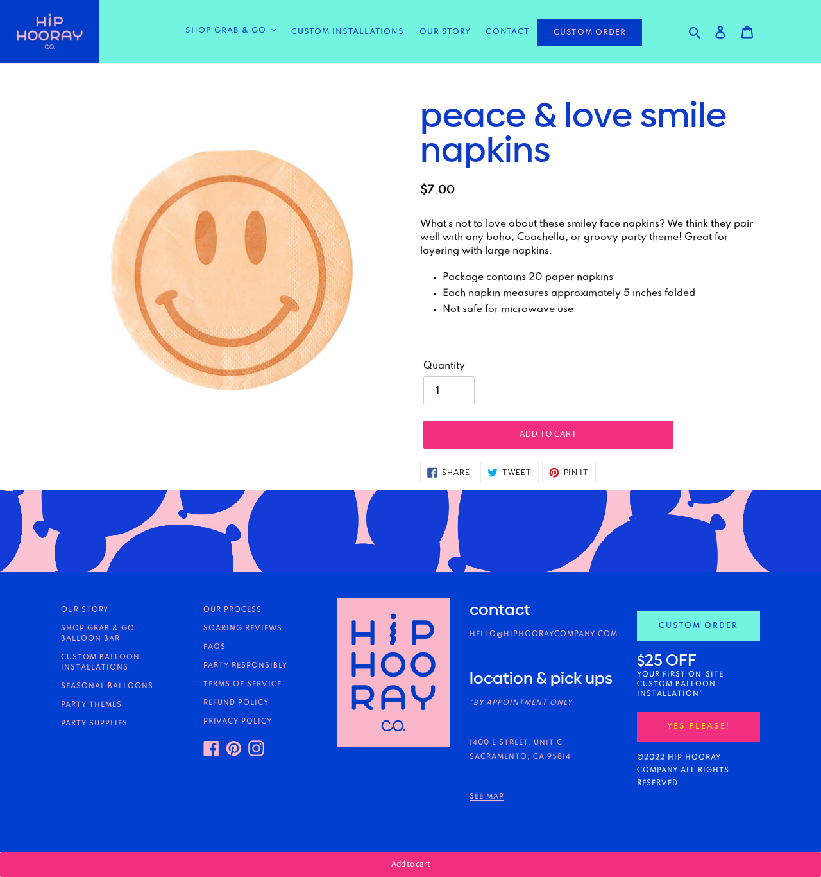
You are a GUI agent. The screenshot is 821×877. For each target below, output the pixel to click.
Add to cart (410, 864)
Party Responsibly (245, 666)
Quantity (444, 365)
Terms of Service (242, 684)
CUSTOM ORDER (590, 32)
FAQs (214, 647)
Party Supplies (94, 723)
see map (487, 797)
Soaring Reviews (242, 628)
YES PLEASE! (698, 726)
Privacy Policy (237, 721)
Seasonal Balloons (107, 686)
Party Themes (91, 705)
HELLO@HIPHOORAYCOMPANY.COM (544, 634)
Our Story (84, 610)
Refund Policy (236, 703)
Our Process (232, 610)
